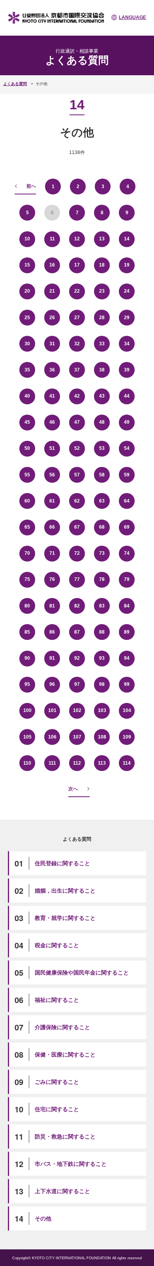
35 (27, 370)
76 (52, 579)
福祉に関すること (57, 1000)
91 (52, 658)
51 (52, 448)
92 (77, 658)
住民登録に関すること (62, 863)
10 (27, 239)
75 (27, 579)
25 (27, 317)
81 (52, 606)
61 (52, 501)
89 (127, 632)
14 (127, 239)
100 (27, 710)
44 (127, 396)
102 (77, 710)
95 (27, 684)
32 (77, 343)
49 (127, 422)
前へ (31, 186)
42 (77, 396)
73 (102, 553)
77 (77, 579)
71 (52, 553)
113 (102, 763)
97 (77, 684)
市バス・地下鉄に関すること (71, 1164)
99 (127, 684)
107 (77, 737)
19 (127, 265)
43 (102, 396)
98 (102, 684)
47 (77, 422)
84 (127, 606)
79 (127, 579)
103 (102, 710)
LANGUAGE (132, 17)
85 (27, 632)
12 (77, 239)
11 (52, 239)
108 (102, 737)
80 (27, 606)
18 (102, 265)
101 (52, 710)
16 (52, 265)
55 (27, 475)
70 (27, 553)
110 (27, 763)
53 (102, 448)
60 (27, 501)
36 (52, 370)
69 (127, 527)
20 (27, 291)
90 (27, 658)
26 (52, 317)
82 (77, 606)
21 (52, 291)
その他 (43, 1218)
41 (52, 396)
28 (102, 317)
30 (27, 343)
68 (102, 527)
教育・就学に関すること (65, 918)
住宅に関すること (57, 1109)
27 (77, 317)
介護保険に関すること (62, 1027)
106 (52, 737)
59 (127, 475)
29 (127, 317)
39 (127, 370)
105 (27, 737)
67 (77, 527)
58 (102, 475)
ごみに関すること (57, 1082)
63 (102, 501)
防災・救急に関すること (65, 1136)
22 (77, 291)
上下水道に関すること (62, 1191)
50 (27, 448)
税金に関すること (57, 945)
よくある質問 (15, 84)
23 (102, 291)
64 (127, 501)
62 (77, 501)
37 (77, 370)
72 (77, 553)
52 (77, 448)
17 (77, 265)
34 (127, 343)
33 (102, 343)
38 (102, 370)
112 (77, 763)
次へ (73, 789)
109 (127, 737)
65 (27, 527)
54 (127, 448)
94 (127, 658)
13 (102, 239)
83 (102, 606)
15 (27, 265)
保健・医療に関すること (65, 1054)
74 (127, 553)
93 (102, 658)
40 (27, 396)
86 (52, 632)
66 (52, 527)
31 (52, 343)
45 (27, 422)
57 (77, 475)
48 (102, 422)
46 (52, 422)
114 (127, 763)
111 (52, 763)
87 (77, 632)
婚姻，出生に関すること (65, 890)
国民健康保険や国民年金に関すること (82, 972)
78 (102, 579)
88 (102, 632)
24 (127, 291)
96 (52, 684)
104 (127, 710)
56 (52, 475)
